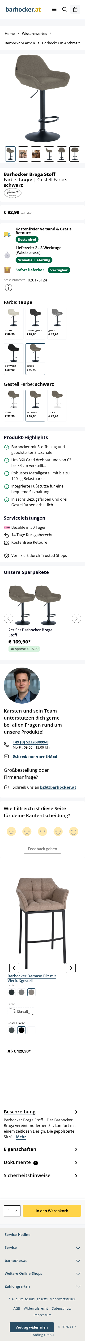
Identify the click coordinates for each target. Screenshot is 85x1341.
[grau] (21, 992)
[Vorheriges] (14, 968)
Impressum (42, 1315)
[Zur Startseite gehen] (23, 9)
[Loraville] (12, 192)
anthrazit (24, 1012)
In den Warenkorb (52, 1210)
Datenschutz (62, 1308)
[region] (42, 968)
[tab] (41, 1124)
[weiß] (31, 1030)
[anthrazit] (12, 992)
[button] (8, 287)
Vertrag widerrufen (32, 1327)
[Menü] (54, 9)
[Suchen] (64, 9)
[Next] (76, 618)
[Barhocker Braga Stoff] (42, 98)
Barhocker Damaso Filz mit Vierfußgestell (32, 978)
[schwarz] (21, 1030)
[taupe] (31, 992)
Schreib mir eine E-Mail (35, 756)
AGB (16, 1308)
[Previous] (8, 618)
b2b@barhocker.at (58, 787)
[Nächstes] (71, 968)
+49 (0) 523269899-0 (30, 742)
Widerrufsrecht (36, 1308)
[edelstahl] (12, 1030)
